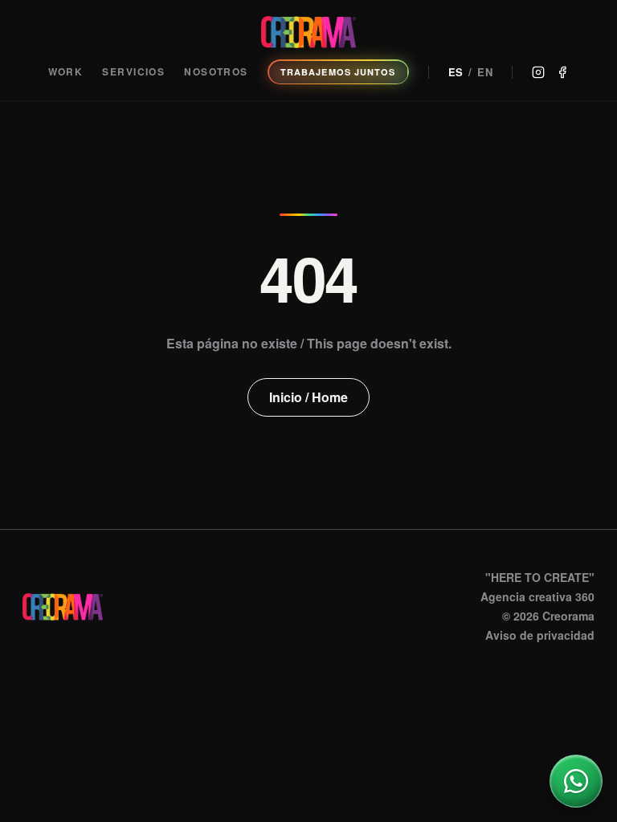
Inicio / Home (308, 397)
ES (456, 72)
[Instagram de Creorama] (538, 72)
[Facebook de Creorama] (562, 72)
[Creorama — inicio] (308, 32)
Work (66, 72)
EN (485, 72)
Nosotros (216, 72)
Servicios (133, 72)
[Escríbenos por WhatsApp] (576, 781)
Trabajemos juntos (338, 72)
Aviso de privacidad (540, 635)
